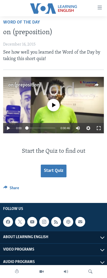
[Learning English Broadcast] (66, 271)
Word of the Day (21, 22)
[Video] (41, 271)
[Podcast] (68, 222)
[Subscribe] (80, 222)
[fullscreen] (98, 128)
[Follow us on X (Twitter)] (20, 222)
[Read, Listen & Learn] (17, 271)
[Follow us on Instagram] (44, 222)
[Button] (11, 189)
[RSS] (56, 222)
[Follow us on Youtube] (32, 222)
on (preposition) (24, 85)
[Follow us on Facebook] (8, 222)
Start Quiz (53, 171)
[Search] (90, 271)
